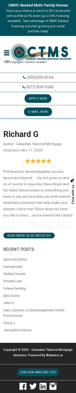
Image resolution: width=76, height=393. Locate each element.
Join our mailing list (38, 372)
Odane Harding (14, 288)
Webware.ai (54, 355)
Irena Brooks (12, 267)
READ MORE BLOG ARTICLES (29, 235)
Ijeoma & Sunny (15, 259)
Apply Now (38, 98)
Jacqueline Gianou (17, 330)
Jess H (8, 303)
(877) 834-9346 (40, 87)
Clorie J (9, 323)
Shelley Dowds (14, 274)
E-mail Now (38, 112)
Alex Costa (11, 296)
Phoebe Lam (12, 281)
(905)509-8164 (40, 77)
